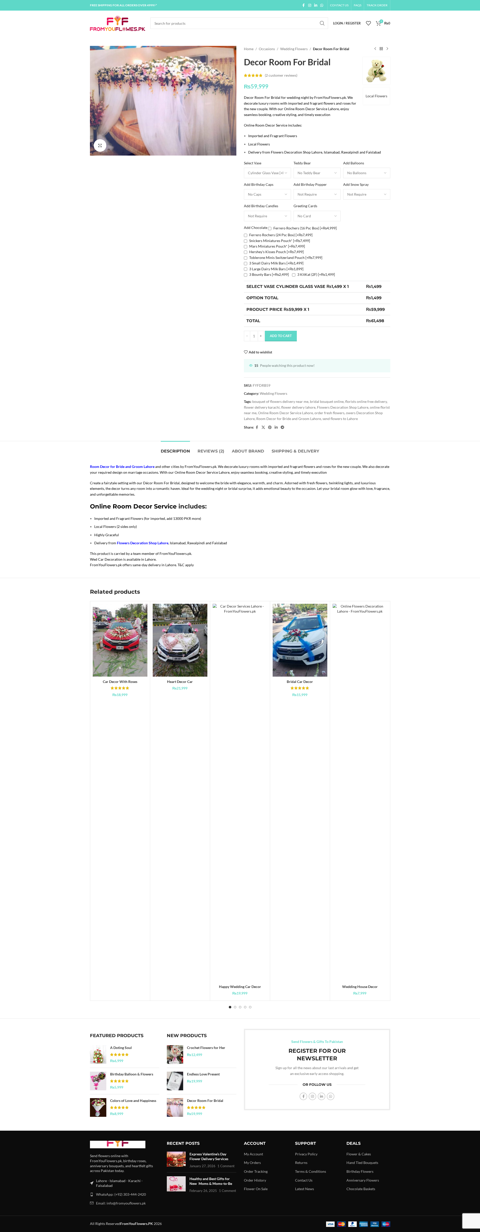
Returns (301, 1162)
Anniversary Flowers (362, 1180)
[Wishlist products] (368, 23)
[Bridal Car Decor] (300, 640)
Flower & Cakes (358, 1154)
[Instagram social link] (310, 5)
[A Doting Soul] (98, 1054)
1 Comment (226, 1166)
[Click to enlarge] (100, 145)
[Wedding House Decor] (360, 793)
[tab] (175, 448)
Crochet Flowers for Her (206, 1047)
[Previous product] (375, 49)
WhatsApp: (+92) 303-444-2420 (121, 1194)
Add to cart (281, 336)
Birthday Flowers (359, 1171)
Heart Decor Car (180, 681)
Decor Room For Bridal (205, 1100)
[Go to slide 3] (240, 1007)
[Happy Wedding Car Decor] (240, 793)
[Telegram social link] (282, 427)
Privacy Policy (306, 1154)
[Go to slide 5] (250, 1007)
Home (248, 49)
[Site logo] (117, 23)
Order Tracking (256, 1171)
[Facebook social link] (304, 5)
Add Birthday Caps (258, 184)
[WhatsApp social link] (322, 5)
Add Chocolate (255, 227)
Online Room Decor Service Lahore (285, 413)
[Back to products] (381, 49)
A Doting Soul (121, 1047)
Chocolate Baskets (360, 1189)
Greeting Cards (305, 206)
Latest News (304, 1189)
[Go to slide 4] (245, 1007)
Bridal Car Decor (300, 681)
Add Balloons (353, 163)
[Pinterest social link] (270, 427)
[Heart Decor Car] (180, 640)
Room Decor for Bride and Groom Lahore (288, 418)
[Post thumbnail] (176, 1160)
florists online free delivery (366, 401)
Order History (255, 1180)
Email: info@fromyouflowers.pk (121, 1203)
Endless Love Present (203, 1074)
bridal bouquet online (327, 401)
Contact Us (303, 1180)
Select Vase (252, 163)
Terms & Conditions (310, 1171)
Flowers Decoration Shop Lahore (342, 407)
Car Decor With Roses (120, 681)
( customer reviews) (281, 75)
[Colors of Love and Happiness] (98, 1107)
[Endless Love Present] (175, 1081)
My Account (253, 1154)
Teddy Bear (302, 163)
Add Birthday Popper (310, 184)
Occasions (267, 49)
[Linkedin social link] (316, 5)
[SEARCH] (322, 23)
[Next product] (387, 49)
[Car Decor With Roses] (120, 640)
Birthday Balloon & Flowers (131, 1074)
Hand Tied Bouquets (362, 1162)
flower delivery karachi (262, 407)
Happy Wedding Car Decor (240, 986)
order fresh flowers (329, 413)
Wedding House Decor (360, 986)
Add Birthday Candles (261, 206)
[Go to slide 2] (235, 1007)
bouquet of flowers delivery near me (280, 401)
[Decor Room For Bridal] (175, 1107)
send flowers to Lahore (340, 418)
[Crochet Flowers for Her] (175, 1054)
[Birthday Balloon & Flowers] (98, 1081)
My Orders (252, 1162)
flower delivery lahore (298, 407)
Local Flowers (376, 96)
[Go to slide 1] (230, 1007)
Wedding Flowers (294, 49)
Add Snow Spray (356, 184)
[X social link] (263, 427)
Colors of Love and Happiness (133, 1100)
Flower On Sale (256, 1189)
